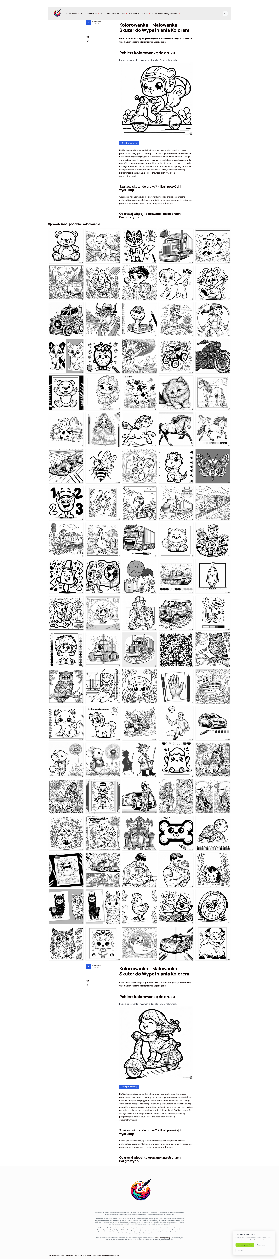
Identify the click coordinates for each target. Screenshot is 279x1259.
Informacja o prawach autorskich (78, 1255)
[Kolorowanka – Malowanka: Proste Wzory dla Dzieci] (66, 723)
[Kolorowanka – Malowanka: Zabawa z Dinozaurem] (176, 466)
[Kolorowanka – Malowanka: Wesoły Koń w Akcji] (139, 429)
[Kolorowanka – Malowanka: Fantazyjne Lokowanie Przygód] (176, 796)
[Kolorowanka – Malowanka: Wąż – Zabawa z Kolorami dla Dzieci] (139, 319)
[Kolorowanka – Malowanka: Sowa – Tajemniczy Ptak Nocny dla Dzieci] (213, 649)
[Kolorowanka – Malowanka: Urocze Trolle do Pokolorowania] (66, 649)
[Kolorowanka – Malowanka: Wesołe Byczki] (213, 943)
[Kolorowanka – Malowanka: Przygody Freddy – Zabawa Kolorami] (103, 796)
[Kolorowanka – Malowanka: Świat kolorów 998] (66, 613)
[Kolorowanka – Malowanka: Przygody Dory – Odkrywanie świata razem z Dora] (139, 282)
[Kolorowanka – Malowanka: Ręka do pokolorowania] (176, 686)
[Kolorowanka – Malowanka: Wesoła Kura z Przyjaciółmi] (139, 906)
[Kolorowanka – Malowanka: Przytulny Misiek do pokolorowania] (66, 246)
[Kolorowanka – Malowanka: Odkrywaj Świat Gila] (103, 576)
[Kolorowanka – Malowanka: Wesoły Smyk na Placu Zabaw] (103, 686)
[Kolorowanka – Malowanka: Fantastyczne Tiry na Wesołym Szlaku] (103, 649)
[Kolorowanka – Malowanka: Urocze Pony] (103, 723)
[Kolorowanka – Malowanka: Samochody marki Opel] (213, 723)
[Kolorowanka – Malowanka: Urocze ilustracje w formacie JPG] (139, 466)
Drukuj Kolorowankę (168, 60)
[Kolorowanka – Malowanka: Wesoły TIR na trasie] (176, 503)
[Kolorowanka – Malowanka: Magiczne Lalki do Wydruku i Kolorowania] (103, 429)
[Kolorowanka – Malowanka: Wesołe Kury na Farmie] (103, 833)
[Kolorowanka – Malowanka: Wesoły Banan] (213, 576)
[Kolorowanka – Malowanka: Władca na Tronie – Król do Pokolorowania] (139, 833)
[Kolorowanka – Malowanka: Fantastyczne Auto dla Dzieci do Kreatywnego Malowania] (66, 319)
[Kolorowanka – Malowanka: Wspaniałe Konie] (213, 393)
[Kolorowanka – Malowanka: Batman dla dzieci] (139, 796)
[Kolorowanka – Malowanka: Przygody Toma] (176, 319)
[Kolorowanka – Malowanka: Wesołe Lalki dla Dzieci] (103, 393)
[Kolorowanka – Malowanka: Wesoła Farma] (66, 429)
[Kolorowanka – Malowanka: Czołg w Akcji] (176, 576)
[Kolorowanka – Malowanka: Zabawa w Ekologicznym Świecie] (139, 576)
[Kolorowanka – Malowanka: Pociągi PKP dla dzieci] (213, 503)
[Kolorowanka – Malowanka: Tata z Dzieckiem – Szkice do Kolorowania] (139, 870)
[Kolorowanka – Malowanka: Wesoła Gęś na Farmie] (103, 539)
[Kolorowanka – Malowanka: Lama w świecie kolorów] (66, 906)
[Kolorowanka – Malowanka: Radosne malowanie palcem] (176, 759)
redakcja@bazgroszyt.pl (162, 1238)
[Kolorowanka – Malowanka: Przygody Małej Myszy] (66, 759)
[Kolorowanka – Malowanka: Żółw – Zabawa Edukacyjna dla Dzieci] (213, 833)
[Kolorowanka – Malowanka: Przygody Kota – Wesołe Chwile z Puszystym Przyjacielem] (176, 539)
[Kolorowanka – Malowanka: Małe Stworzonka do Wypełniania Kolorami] (213, 870)
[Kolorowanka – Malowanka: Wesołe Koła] (213, 906)
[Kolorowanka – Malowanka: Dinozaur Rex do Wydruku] (103, 246)
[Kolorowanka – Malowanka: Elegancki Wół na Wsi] (103, 319)
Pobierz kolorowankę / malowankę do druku (138, 60)
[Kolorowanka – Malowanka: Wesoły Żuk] (103, 503)
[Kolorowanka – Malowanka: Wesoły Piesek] (176, 282)
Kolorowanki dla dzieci (96, 23)
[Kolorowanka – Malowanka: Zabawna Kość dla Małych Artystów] (176, 833)
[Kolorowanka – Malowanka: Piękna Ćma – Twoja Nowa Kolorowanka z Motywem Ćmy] (213, 466)
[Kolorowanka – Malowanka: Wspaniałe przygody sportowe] (213, 319)
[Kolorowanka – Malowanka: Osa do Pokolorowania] (103, 466)
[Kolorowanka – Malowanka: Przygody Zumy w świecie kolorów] (103, 613)
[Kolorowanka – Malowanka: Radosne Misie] (66, 393)
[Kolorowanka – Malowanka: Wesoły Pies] (139, 246)
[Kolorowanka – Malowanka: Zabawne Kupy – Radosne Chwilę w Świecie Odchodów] (176, 906)
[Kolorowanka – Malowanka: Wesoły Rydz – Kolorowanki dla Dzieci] (139, 686)
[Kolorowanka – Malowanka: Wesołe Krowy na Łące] (139, 393)
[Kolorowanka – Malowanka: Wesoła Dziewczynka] (103, 943)
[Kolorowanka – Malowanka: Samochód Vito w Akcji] (176, 613)
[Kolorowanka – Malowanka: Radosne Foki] (139, 943)
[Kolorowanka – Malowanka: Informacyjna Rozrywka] (66, 943)
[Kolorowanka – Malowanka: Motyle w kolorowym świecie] (213, 759)
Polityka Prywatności (56, 1255)
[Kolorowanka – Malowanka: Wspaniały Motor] (213, 356)
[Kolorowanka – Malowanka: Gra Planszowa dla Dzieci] (213, 539)
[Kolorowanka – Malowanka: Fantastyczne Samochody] (176, 943)
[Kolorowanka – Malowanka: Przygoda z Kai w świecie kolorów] (66, 576)
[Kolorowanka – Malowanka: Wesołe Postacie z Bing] (213, 282)
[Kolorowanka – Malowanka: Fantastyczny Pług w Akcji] (139, 723)
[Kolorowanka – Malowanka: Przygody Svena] (176, 649)
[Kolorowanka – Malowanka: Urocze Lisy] (66, 833)
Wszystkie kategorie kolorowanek (106, 1255)
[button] (225, 13)
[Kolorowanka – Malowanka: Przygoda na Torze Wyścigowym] (66, 466)
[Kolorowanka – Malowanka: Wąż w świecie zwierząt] (139, 503)
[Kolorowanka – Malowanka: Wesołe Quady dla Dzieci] (176, 356)
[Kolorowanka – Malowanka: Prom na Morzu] (213, 686)
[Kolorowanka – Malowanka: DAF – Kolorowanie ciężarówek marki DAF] (139, 539)
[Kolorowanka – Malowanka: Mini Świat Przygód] (66, 282)
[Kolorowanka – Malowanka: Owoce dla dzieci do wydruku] (103, 356)
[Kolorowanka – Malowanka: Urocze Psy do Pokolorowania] (66, 356)
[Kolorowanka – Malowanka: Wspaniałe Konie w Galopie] (176, 429)
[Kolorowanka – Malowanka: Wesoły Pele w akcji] (176, 723)
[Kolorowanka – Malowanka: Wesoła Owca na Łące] (213, 246)
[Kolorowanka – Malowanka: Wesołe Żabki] (66, 870)
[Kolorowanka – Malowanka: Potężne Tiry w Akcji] (103, 870)
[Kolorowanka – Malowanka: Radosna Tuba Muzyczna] (213, 613)
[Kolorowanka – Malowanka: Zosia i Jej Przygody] (139, 356)
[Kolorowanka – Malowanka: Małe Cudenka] (139, 759)
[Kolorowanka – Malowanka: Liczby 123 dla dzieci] (66, 503)
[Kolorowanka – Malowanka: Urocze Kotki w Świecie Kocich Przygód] (176, 393)
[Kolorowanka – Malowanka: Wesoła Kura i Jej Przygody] (103, 282)
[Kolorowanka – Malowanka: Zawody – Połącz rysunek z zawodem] (139, 613)
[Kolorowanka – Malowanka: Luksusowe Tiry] (176, 246)
